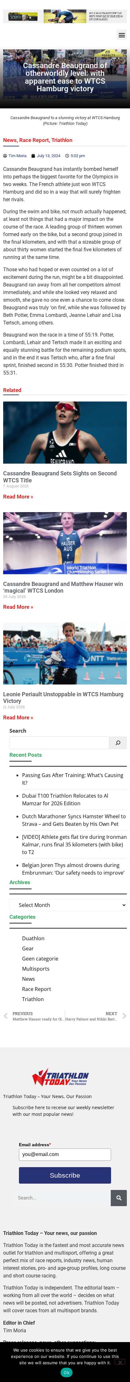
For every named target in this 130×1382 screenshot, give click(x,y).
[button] (121, 34)
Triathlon (62, 140)
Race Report (34, 140)
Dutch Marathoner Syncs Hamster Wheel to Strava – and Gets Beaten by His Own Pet (74, 820)
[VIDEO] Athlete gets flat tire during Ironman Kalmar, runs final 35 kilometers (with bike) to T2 (74, 844)
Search (18, 730)
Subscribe (65, 1175)
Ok (66, 1372)
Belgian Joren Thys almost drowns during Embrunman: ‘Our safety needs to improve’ (73, 869)
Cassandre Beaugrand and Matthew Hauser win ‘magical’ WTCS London (63, 587)
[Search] (118, 742)
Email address (35, 1144)
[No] (120, 1362)
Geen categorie (40, 958)
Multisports (36, 968)
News (10, 140)
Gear (28, 948)
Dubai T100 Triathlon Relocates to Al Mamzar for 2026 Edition (65, 799)
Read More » (18, 496)
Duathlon (33, 938)
